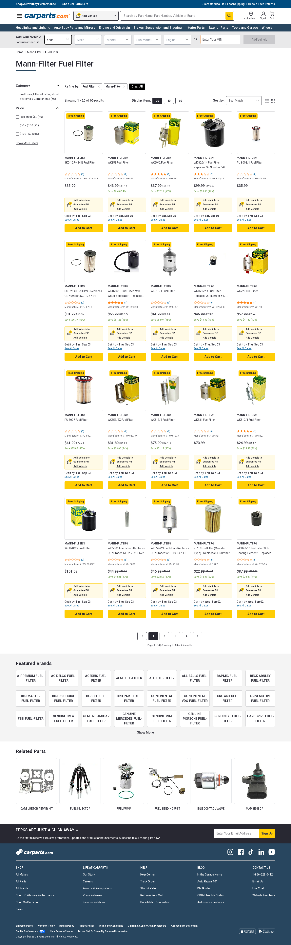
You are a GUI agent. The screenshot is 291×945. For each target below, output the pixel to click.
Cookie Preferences (27, 931)
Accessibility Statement (184, 925)
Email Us (257, 881)
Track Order (147, 881)
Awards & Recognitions (97, 888)
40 (168, 100)
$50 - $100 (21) (29, 125)
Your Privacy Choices (61, 931)
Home (19, 52)
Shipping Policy (24, 925)
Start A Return (149, 888)
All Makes (22, 874)
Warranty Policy (46, 925)
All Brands (22, 888)
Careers (88, 881)
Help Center (147, 874)
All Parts (21, 881)
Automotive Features (210, 902)
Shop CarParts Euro (28, 902)
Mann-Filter (34, 52)
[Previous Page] (142, 636)
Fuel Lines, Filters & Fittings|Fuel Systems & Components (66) (39, 96)
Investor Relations (94, 902)
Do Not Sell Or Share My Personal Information (103, 931)
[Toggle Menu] (19, 15)
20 (157, 100)
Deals (19, 909)
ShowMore (145, 732)
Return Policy (66, 925)
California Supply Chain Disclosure (147, 925)
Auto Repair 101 (207, 881)
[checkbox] (17, 96)
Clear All (137, 86)
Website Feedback (263, 895)
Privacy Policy (86, 925)
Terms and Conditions (111, 925)
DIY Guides (204, 888)
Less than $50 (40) (31, 116)
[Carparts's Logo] (48, 15)
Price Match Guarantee (154, 902)
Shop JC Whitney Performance (35, 895)
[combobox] (58, 39)
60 (180, 100)
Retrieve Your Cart (151, 895)
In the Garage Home (209, 874)
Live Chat (258, 888)
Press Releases (92, 895)
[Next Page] (197, 636)
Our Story (89, 874)
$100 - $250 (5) (29, 133)
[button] (91, 86)
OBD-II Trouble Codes (210, 895)
